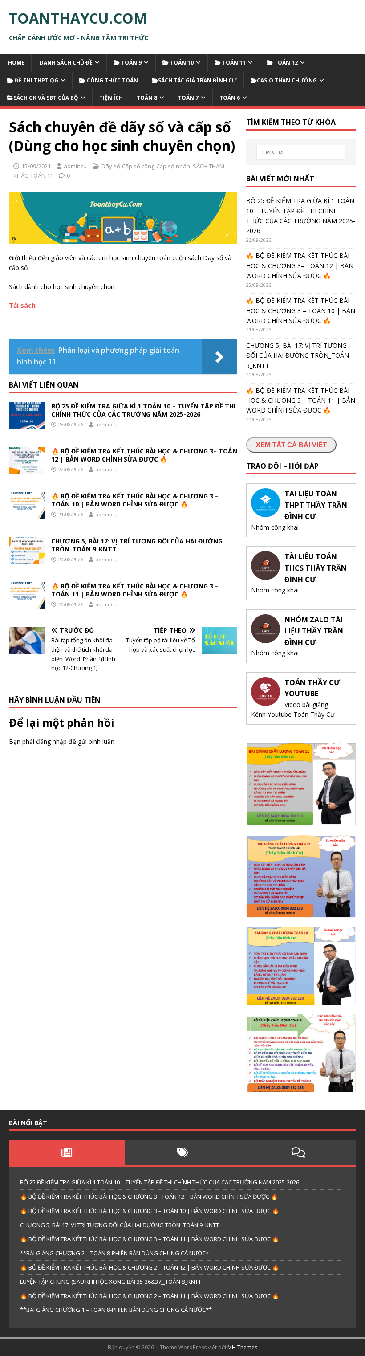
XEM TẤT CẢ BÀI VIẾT (291, 445)
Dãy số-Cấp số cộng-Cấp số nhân (145, 166)
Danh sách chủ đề (65, 62)
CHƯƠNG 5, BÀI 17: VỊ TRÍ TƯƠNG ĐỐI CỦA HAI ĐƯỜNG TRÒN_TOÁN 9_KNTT (137, 545)
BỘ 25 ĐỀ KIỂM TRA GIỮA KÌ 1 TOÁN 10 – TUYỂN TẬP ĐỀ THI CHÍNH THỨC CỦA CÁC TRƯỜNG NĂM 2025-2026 (143, 410)
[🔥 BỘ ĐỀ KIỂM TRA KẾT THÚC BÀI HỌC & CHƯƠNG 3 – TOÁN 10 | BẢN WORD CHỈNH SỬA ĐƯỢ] (27, 514)
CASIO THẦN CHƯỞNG (287, 80)
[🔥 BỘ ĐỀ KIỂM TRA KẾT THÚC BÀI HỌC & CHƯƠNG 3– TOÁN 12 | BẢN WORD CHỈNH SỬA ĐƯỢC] (27, 469)
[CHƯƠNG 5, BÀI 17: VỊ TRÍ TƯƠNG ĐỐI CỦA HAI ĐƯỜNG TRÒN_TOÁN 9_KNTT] (27, 559)
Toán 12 (285, 62)
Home (15, 62)
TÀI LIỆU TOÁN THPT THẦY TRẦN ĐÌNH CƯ (315, 505)
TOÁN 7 (188, 98)
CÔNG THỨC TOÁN (111, 80)
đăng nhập (51, 741)
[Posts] (67, 1152)
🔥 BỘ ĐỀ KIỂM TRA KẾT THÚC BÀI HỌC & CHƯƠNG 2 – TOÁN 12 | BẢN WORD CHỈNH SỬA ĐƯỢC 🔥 (149, 1267)
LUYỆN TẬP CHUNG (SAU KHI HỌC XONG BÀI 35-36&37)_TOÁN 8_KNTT (110, 1282)
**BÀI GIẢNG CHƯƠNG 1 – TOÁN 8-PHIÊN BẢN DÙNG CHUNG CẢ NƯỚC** (116, 1310)
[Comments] (298, 1152)
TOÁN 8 (147, 98)
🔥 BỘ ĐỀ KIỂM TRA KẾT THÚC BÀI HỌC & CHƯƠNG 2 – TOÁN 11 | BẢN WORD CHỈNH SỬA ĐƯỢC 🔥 (149, 1296)
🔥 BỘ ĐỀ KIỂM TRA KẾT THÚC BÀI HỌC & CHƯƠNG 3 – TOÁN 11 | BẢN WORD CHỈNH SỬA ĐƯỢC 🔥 (135, 590)
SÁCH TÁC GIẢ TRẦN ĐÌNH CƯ (197, 80)
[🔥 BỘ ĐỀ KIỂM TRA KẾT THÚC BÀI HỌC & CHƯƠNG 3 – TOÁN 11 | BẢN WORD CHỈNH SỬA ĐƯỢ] (27, 604)
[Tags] (182, 1152)
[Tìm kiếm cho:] (300, 152)
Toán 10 (181, 62)
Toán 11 (233, 62)
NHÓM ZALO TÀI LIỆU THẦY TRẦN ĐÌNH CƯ (313, 631)
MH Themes (242, 1347)
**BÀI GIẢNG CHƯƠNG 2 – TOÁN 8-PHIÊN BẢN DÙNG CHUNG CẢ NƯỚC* (114, 1253)
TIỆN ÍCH (111, 98)
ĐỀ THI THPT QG (35, 80)
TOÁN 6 (229, 98)
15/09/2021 (36, 166)
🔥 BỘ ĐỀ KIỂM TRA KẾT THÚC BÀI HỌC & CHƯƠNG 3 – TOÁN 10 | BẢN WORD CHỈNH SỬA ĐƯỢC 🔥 (135, 500)
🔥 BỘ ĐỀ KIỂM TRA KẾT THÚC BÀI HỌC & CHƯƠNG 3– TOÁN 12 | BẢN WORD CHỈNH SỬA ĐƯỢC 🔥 (144, 455)
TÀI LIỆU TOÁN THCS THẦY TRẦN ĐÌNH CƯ (315, 567)
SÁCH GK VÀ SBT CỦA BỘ (45, 98)
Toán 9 (131, 62)
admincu (75, 166)
